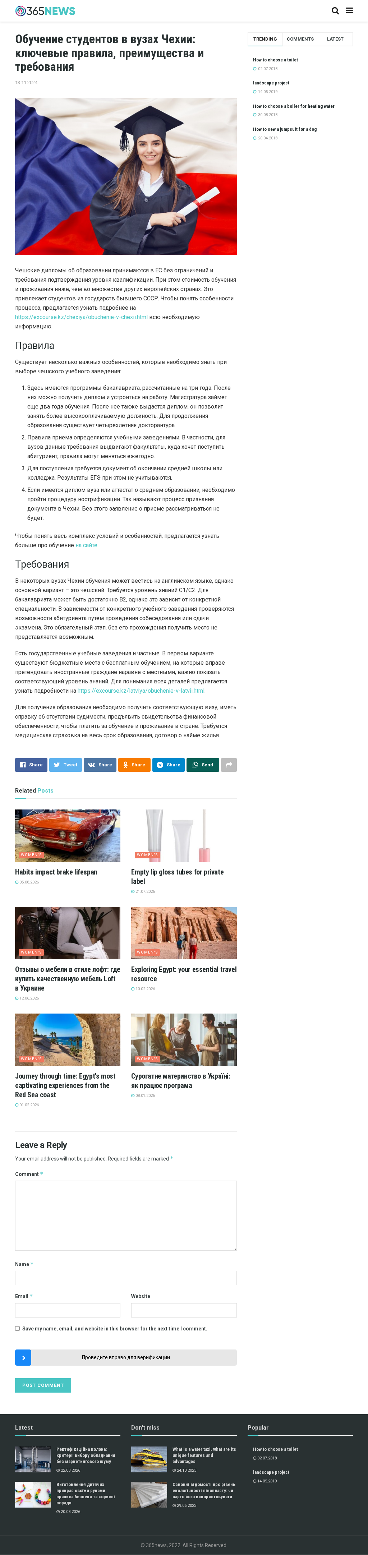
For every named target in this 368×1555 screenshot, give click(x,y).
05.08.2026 (28, 882)
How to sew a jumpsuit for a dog (285, 129)
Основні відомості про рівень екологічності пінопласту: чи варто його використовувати (203, 1490)
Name (24, 1264)
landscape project (271, 83)
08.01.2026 (144, 1095)
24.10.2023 (186, 1470)
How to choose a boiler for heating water (294, 106)
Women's (31, 855)
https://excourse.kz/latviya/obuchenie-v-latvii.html (141, 690)
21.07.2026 (144, 891)
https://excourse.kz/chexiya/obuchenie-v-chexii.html (81, 317)
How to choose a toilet (275, 60)
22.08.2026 (70, 1470)
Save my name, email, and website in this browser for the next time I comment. (114, 1329)
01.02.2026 (28, 1105)
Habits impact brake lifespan (56, 872)
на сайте (86, 545)
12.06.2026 (28, 998)
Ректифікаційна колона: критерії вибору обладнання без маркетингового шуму (85, 1455)
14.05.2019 (266, 1481)
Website (140, 1296)
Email (24, 1296)
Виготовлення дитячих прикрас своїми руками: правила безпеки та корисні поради (85, 1493)
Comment (29, 1174)
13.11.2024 (26, 82)
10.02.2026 (144, 989)
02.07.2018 (266, 1458)
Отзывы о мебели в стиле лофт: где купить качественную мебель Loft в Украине (67, 978)
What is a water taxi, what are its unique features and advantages (204, 1455)
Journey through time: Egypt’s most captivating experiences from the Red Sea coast (65, 1085)
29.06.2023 (186, 1505)
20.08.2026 (70, 1511)
